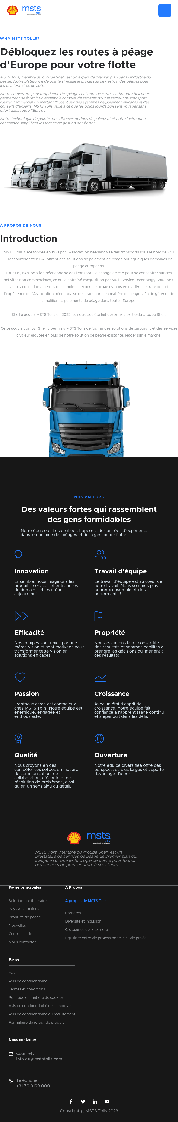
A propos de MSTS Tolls (86, 901)
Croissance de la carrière (86, 930)
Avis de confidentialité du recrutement (42, 1014)
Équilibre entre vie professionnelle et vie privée (105, 938)
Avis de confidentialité (28, 981)
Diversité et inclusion (83, 921)
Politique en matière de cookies (36, 997)
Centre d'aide (20, 934)
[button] (164, 10)
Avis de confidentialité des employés (40, 1006)
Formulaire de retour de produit (36, 1022)
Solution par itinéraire (28, 901)
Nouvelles (17, 925)
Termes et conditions (27, 989)
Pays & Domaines (24, 909)
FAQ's (14, 973)
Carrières (73, 913)
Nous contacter (22, 942)
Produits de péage (25, 917)
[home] (24, 10)
